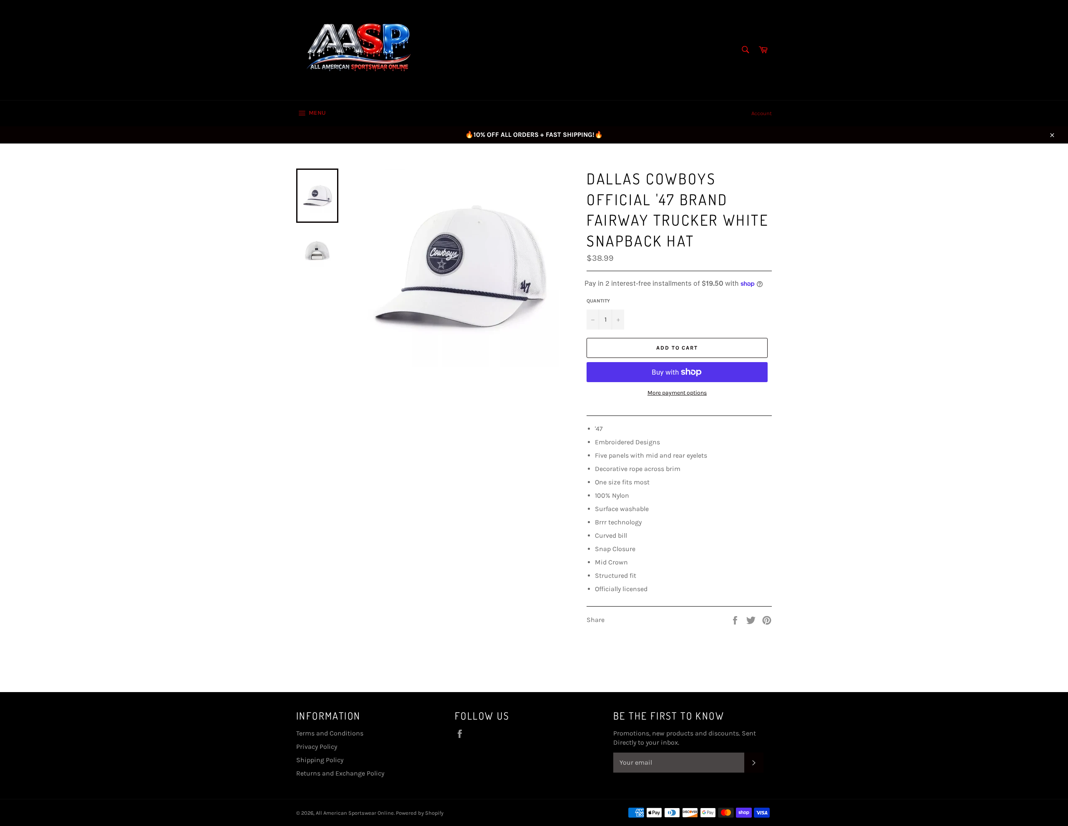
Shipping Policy (319, 760)
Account (761, 113)
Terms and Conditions (329, 733)
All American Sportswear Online (355, 813)
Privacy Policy (316, 746)
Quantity (598, 301)
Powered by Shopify (419, 813)
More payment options (677, 392)
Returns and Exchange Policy (340, 773)
